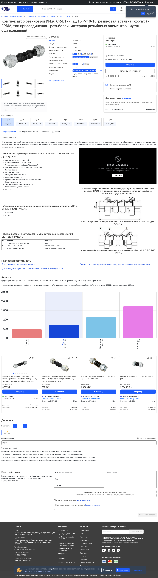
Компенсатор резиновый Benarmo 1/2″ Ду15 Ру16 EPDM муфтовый (98, 377)
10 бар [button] (81, 64)
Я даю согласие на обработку (73, 500)
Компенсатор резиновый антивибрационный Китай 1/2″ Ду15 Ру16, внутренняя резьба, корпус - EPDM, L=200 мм (59, 378)
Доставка (83, 553)
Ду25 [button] (84, 54)
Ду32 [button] (89, 54)
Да (143, 14)
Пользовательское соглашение (65, 549)
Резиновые (30, 16)
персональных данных (83, 500)
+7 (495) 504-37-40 (133, 2)
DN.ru (53, 16)
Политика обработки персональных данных (66, 544)
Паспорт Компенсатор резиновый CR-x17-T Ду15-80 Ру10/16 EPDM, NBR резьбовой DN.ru (116, 264)
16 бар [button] (75, 64)
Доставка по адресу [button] (149, 438)
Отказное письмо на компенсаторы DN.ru (19, 264)
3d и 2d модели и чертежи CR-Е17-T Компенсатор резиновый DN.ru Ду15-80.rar (33, 269)
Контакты (43, 2)
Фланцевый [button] (93, 57)
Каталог (26, 9)
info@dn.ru (117, 2)
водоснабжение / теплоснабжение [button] (84, 71)
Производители (86, 543)
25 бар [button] (87, 64)
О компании (84, 530)
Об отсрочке (84, 540)
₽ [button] (113, 41)
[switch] (139, 438)
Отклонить (107, 570)
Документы (62, 553)
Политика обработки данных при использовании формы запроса (72, 509)
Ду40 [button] (93, 54)
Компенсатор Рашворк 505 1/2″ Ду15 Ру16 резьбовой (136, 377)
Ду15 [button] (74, 54)
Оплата (83, 556)
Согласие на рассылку (92, 505)
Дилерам (33, 2)
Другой (150, 14)
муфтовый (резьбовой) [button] (80, 57)
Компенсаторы (16, 16)
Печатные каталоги (87, 563)
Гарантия (83, 547)
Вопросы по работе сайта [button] (68, 538)
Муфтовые (42, 16)
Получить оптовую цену (130, 71)
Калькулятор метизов (66, 562)
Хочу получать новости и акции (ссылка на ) (78, 505)
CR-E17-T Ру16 (64, 16)
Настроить (137, 570)
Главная (4, 16)
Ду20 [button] (79, 54)
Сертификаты (85, 550)
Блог (82, 534)
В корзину (130, 65)
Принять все (122, 570)
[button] (23, 2)
